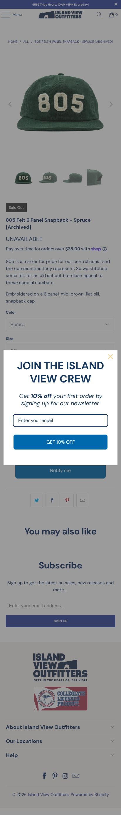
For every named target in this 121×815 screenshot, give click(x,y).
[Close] (110, 357)
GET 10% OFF (60, 442)
